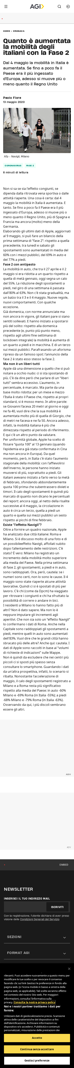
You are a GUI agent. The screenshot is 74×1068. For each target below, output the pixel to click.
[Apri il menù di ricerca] (59, 6)
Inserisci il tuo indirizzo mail (27, 898)
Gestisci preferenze (37, 1060)
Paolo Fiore (12, 97)
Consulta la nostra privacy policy (34, 1002)
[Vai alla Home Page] (37, 6)
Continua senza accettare (37, 1049)
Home (6, 31)
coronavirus (13, 165)
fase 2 (30, 165)
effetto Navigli (31, 543)
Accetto (37, 1038)
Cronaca (19, 31)
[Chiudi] (69, 968)
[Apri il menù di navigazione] (6, 6)
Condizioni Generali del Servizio (39, 919)
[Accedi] (68, 6)
